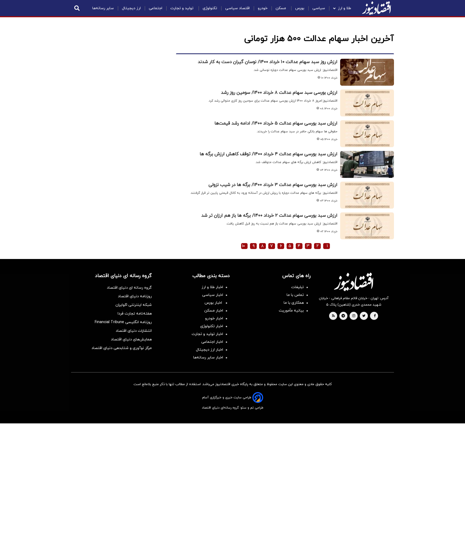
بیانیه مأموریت (291, 310)
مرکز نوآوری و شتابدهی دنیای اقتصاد (121, 348)
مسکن (281, 8)
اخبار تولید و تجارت (207, 334)
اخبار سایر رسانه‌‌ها (208, 357)
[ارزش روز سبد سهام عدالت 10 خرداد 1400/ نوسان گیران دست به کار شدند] (367, 72)
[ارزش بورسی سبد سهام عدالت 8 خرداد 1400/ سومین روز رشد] (367, 102)
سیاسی (318, 8)
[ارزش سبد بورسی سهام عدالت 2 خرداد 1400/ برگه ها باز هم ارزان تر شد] (367, 225)
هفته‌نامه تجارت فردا (135, 313)
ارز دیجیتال (131, 8)
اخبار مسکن (213, 310)
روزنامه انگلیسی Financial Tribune (123, 322)
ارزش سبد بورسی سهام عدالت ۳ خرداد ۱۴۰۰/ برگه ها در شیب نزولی (273, 185)
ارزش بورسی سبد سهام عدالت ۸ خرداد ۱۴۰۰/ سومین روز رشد (279, 92)
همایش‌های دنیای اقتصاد (131, 339)
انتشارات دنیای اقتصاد (134, 330)
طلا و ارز (344, 8)
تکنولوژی (210, 8)
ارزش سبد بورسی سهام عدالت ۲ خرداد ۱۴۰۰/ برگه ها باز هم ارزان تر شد (269, 215)
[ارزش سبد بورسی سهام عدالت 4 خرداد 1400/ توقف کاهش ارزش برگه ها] (367, 164)
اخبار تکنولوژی (211, 326)
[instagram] (353, 316)
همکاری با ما (294, 302)
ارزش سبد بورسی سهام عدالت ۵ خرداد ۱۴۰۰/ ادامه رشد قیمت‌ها (275, 123)
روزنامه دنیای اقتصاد (135, 296)
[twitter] (363, 316)
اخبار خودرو (214, 318)
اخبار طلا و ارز (212, 287)
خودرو (262, 8)
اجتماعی (155, 8)
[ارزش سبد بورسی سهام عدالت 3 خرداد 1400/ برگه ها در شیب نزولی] (367, 195)
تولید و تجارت (182, 8)
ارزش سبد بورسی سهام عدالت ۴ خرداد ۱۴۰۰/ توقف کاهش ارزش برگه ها (268, 154)
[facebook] (375, 316)
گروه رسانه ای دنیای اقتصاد (129, 287)
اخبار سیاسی (212, 295)
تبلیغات (297, 287)
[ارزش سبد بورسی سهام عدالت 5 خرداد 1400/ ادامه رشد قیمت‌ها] (367, 133)
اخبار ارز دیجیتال (209, 349)
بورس (299, 8)
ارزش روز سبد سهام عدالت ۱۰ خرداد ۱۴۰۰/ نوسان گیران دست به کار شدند (267, 62)
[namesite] (376, 8)
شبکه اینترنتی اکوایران (133, 304)
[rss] (333, 316)
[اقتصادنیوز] (353, 281)
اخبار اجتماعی (212, 341)
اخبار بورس (214, 302)
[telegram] (343, 316)
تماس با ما (295, 295)
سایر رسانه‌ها (103, 8)
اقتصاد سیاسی (237, 8)
